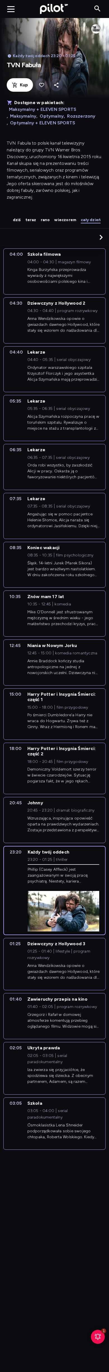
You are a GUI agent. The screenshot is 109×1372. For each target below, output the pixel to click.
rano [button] (45, 219)
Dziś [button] (17, 219)
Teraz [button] (30, 219)
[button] (101, 237)
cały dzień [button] (91, 219)
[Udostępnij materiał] (56, 85)
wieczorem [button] (65, 219)
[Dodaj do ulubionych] (41, 85)
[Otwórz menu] (11, 9)
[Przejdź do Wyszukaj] (97, 9)
